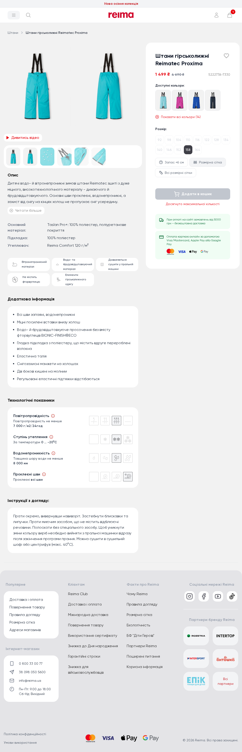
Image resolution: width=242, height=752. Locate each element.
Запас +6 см (174, 162)
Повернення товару (27, 607)
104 (178, 140)
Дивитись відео (25, 137)
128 (216, 140)
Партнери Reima (142, 646)
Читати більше (28, 210)
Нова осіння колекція (121, 4)
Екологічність (138, 625)
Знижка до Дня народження (93, 646)
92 (160, 140)
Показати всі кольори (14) (181, 117)
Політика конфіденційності (25, 734)
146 (169, 150)
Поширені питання (143, 656)
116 (197, 140)
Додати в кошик (197, 194)
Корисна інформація (145, 666)
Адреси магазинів (25, 630)
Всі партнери (225, 681)
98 (169, 140)
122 (206, 140)
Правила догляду (24, 614)
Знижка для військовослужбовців (86, 669)
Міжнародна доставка (88, 614)
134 (226, 140)
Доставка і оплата (26, 599)
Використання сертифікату (92, 635)
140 (159, 150)
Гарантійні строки (84, 656)
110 (188, 140)
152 (178, 150)
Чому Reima (137, 594)
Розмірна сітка (210, 162)
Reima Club (78, 594)
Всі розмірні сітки (178, 173)
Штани (13, 33)
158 (188, 150)
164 (197, 150)
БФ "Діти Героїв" (140, 635)
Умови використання (20, 742)
